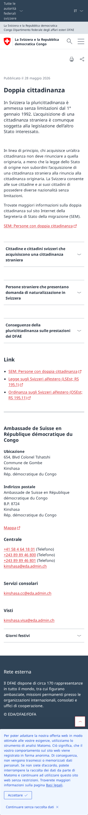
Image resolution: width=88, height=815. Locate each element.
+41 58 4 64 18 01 (19, 549)
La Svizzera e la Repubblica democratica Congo (37, 41)
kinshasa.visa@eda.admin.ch (29, 620)
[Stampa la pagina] (71, 59)
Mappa (10, 527)
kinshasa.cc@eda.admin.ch (27, 593)
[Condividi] (82, 59)
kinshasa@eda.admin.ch (25, 566)
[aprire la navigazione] (81, 41)
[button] (80, 721)
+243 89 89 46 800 (20, 554)
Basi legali (54, 785)
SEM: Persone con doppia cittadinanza (38, 225)
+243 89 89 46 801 (20, 560)
